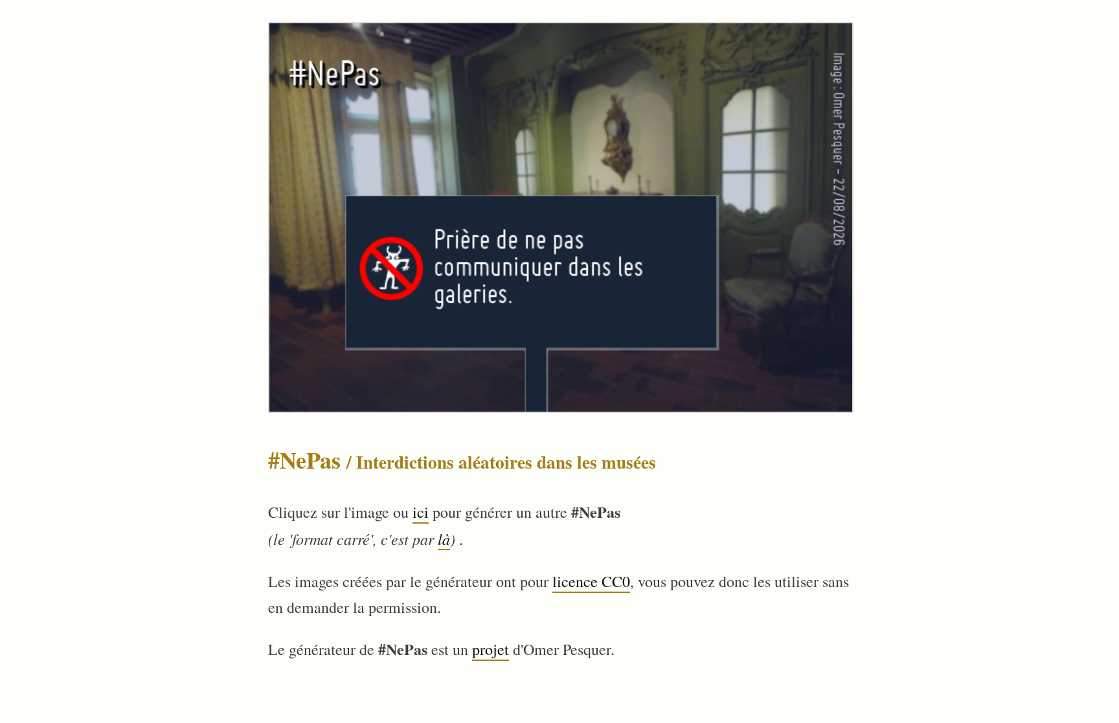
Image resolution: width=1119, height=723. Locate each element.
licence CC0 (591, 581)
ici (421, 512)
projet (490, 649)
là (444, 538)
